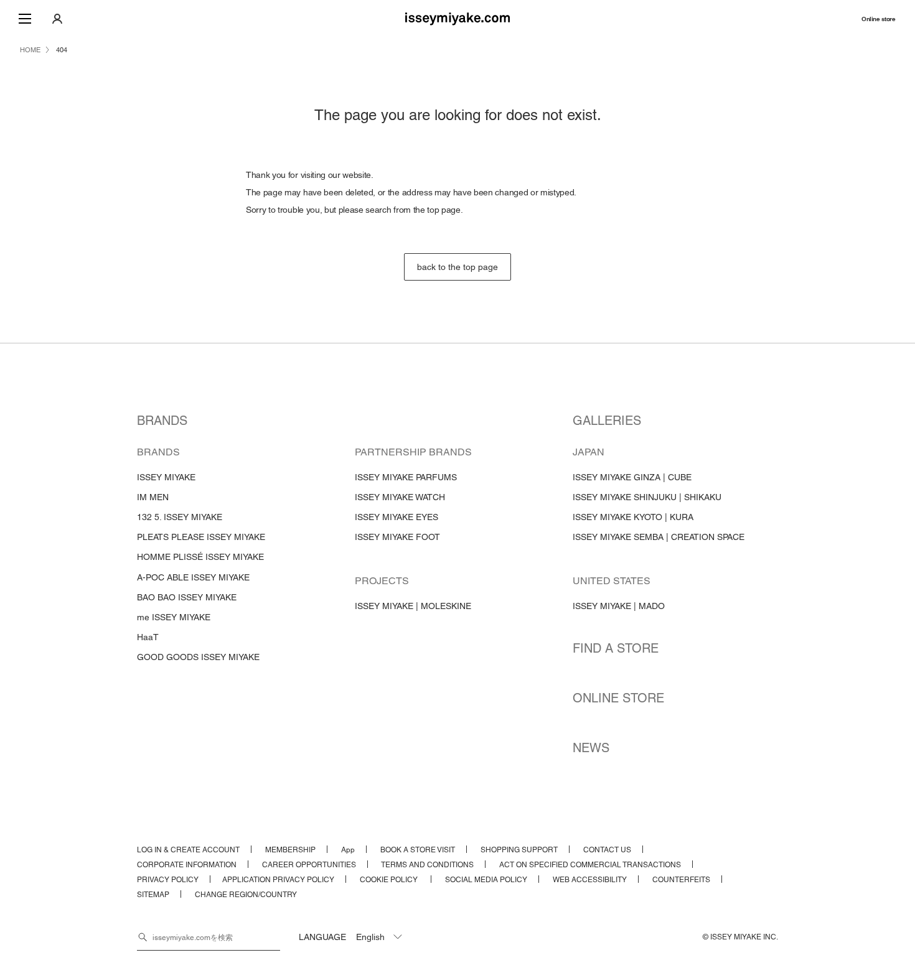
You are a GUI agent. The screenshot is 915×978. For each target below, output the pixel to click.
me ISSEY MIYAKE (173, 617)
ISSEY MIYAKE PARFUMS (406, 477)
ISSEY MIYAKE (166, 477)
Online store (878, 19)
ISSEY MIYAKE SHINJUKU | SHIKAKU (647, 497)
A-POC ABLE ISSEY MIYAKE (193, 577)
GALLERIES (607, 420)
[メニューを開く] (24, 18)
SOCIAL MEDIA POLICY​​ (486, 879)
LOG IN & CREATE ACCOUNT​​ (188, 849)
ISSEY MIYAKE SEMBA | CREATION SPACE (658, 537)
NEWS (591, 747)
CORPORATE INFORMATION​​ (187, 864)
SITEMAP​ (153, 894)
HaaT (148, 637)
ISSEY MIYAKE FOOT (397, 537)
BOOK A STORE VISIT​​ (417, 849)
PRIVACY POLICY (168, 879)
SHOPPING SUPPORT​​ (519, 849)
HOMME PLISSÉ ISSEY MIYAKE (200, 557)
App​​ (348, 849)
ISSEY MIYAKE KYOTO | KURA (633, 517)
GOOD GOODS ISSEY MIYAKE (198, 657)
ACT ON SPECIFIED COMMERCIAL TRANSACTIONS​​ (590, 864)
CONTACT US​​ (607, 849)
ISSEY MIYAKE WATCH (400, 497)
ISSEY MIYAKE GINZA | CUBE (632, 477)
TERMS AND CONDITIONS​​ (427, 864)
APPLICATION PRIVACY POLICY (278, 879)
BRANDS (162, 420)
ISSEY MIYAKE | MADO (619, 606)
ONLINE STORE (618, 698)
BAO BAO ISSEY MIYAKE (187, 597)
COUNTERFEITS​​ (681, 879)
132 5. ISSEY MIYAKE (179, 517)
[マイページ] (57, 18)
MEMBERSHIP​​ (290, 849)
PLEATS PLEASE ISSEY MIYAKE (201, 537)
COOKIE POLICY (390, 879)
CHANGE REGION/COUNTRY (246, 894)
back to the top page (457, 267)
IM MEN (153, 497)
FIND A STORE (616, 648)
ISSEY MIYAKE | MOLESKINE (413, 606)
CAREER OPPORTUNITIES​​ (309, 864)
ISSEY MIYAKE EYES (396, 517)
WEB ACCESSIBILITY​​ (590, 879)
